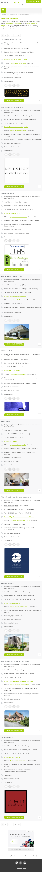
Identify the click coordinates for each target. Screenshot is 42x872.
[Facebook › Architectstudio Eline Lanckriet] (10, 320)
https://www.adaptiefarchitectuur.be (19, 520)
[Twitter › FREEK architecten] (6, 398)
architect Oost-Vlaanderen (13, 23)
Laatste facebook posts (11, 147)
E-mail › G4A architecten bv (12, 213)
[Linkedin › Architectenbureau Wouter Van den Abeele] (14, 706)
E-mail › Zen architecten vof (12, 757)
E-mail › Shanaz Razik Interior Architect (15, 59)
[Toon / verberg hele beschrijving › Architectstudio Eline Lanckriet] (22, 303)
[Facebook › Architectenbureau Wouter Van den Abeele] (10, 706)
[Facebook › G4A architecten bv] (10, 240)
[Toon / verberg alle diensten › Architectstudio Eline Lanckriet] (22, 308)
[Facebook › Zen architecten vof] (10, 786)
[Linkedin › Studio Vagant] (14, 469)
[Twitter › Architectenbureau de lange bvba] (6, 154)
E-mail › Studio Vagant (10, 441)
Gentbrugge (18, 285)
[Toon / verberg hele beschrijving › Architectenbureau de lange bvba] (22, 135)
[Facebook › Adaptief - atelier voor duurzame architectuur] (10, 544)
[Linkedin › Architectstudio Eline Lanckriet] (14, 320)
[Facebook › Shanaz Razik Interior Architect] (10, 85)
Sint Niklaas (18, 116)
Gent (16, 202)
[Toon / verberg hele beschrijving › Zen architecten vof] (22, 765)
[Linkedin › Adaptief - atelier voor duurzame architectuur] (14, 544)
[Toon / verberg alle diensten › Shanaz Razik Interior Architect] (22, 73)
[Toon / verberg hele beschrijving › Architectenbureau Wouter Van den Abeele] (22, 689)
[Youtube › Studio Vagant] (18, 469)
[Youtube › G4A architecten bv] (18, 240)
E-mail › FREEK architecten (12, 370)
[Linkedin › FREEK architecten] (14, 398)
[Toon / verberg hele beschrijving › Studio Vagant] (22, 449)
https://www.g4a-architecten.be (18, 217)
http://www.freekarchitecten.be (18, 374)
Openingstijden (9, 775)
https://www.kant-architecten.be (19, 606)
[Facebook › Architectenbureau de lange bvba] (10, 154)
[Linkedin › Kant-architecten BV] (14, 630)
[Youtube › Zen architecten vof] (18, 786)
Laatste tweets (9, 233)
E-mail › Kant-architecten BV (12, 603)
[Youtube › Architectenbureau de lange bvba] (18, 154)
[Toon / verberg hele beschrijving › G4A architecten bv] (22, 220)
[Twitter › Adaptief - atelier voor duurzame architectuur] (6, 544)
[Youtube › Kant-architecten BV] (18, 630)
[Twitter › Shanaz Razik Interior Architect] (6, 85)
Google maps (26, 48)
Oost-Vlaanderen (9, 48)
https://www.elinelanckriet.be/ (18, 300)
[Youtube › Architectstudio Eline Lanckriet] (18, 320)
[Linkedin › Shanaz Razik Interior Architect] (14, 85)
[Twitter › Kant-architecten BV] (6, 630)
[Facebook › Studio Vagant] (10, 469)
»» (19, 35)
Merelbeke (18, 746)
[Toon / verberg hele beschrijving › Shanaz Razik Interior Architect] (22, 68)
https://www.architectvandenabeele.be (20, 684)
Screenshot (31, 63)
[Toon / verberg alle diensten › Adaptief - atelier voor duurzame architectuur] (22, 529)
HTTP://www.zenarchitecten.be (18, 761)
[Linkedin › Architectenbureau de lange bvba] (14, 154)
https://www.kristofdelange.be (18, 130)
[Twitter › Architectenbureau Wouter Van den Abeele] (6, 706)
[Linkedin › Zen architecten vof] (14, 786)
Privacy (24, 868)
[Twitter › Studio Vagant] (6, 469)
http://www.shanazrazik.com (18, 63)
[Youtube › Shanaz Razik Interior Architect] (18, 85)
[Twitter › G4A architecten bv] (6, 240)
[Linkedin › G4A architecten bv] (14, 240)
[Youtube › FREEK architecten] (18, 398)
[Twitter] (16, 862)
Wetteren (17, 48)
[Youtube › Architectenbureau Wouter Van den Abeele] (18, 706)
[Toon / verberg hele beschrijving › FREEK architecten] (22, 379)
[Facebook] (20, 862)
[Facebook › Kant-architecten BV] (10, 630)
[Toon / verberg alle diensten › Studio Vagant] (22, 453)
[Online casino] (21, 831)
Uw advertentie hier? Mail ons (21, 849)
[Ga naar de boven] (39, 100)
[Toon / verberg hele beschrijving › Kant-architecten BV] (22, 611)
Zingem (17, 670)
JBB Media (19, 868)
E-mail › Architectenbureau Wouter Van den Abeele (18, 681)
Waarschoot (18, 592)
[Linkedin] (24, 862)
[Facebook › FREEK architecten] (10, 398)
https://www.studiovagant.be (18, 445)
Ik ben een (33, 1)
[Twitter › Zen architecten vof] (6, 786)
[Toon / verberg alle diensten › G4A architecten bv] (22, 225)
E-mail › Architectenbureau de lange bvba (16, 127)
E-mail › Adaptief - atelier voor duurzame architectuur (19, 517)
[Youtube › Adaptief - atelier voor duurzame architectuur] (18, 544)
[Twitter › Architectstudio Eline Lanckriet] (6, 320)
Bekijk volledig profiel (14, 100)
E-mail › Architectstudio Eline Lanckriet (15, 296)
